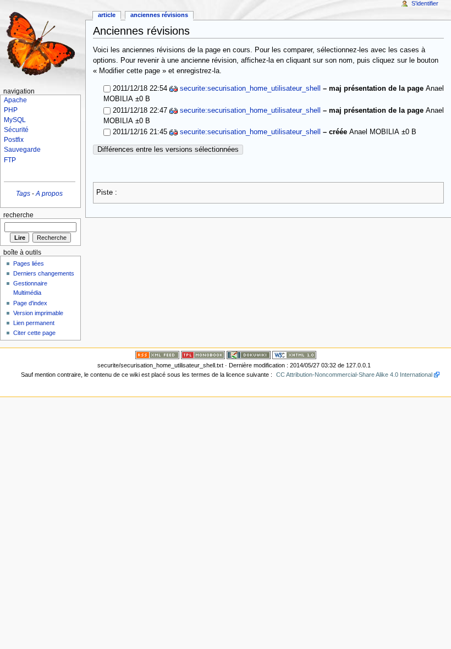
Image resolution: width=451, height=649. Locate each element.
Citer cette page (34, 332)
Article (107, 15)
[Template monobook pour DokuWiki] (203, 354)
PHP (11, 110)
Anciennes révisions (159, 15)
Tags (23, 193)
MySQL (15, 120)
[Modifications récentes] (157, 354)
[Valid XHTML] (294, 354)
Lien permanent (33, 323)
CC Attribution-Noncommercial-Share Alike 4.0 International (354, 374)
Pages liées (28, 263)
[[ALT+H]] (42, 42)
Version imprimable (38, 313)
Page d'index (30, 303)
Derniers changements (43, 273)
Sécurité (16, 130)
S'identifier (424, 3)
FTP (10, 160)
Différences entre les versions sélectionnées (168, 149)
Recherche (18, 215)
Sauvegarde (22, 149)
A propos (49, 193)
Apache (15, 100)
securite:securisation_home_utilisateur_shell (250, 88)
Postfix (14, 140)
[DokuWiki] (249, 354)
